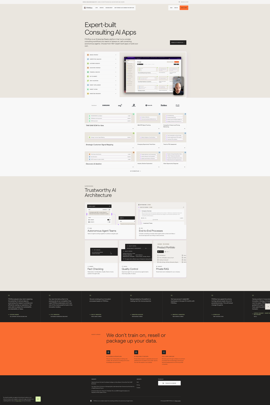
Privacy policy (178, 400)
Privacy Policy (19, 400)
